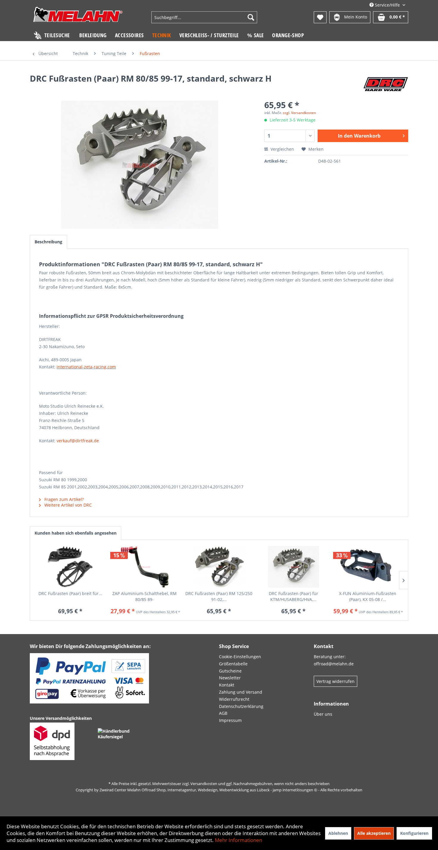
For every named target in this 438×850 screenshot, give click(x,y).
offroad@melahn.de (334, 664)
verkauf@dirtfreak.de (78, 440)
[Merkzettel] (320, 17)
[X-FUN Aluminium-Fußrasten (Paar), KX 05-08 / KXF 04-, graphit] (367, 567)
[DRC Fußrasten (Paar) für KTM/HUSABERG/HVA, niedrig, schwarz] (293, 567)
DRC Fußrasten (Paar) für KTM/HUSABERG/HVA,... (293, 596)
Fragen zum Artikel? (63, 499)
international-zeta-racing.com (86, 367)
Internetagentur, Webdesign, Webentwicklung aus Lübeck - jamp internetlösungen (240, 790)
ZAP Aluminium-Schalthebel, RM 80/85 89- (144, 596)
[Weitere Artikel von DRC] (385, 84)
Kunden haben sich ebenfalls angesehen (76, 533)
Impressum (230, 720)
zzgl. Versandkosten (299, 112)
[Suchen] (251, 17)
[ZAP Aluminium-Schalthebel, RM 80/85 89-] (145, 567)
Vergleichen (281, 149)
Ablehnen (338, 833)
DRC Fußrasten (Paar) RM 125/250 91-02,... (218, 596)
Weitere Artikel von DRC (67, 505)
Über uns (323, 714)
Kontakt (226, 685)
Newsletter (230, 678)
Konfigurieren (414, 833)
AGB (223, 713)
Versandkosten (203, 783)
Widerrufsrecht (234, 699)
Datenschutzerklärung (241, 706)
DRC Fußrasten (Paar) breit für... (70, 593)
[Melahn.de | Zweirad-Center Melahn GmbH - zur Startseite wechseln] (78, 18)
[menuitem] (204, 17)
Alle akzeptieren (374, 833)
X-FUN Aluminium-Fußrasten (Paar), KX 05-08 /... (367, 596)
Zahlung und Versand (240, 692)
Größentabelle (233, 664)
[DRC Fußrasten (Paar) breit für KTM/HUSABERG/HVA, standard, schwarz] (70, 567)
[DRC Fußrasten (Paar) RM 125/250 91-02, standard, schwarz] (219, 567)
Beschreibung (48, 242)
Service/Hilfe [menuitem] (387, 5)
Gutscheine (230, 671)
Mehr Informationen (238, 840)
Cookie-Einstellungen (240, 656)
